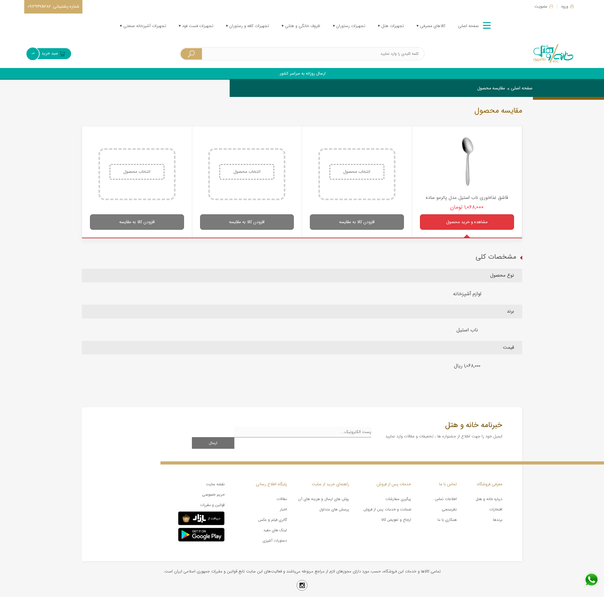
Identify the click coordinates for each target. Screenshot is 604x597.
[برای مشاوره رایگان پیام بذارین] (591, 580)
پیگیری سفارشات (398, 499)
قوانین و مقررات (212, 505)
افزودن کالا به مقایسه (357, 222)
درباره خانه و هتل (489, 499)
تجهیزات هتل (392, 26)
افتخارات (495, 509)
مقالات (282, 499)
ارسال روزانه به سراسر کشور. (302, 73)
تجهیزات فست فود (197, 26)
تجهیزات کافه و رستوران (248, 26)
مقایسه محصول (491, 88)
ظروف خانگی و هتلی (302, 26)
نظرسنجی (449, 509)
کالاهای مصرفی (432, 26)
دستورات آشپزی (275, 540)
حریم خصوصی (213, 495)
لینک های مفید (275, 530)
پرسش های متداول (334, 509)
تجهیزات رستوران (350, 26)
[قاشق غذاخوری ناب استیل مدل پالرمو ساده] (467, 162)
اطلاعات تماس (446, 499)
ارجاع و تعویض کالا (396, 520)
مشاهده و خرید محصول (467, 222)
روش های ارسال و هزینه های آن (323, 499)
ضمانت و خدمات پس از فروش (387, 509)
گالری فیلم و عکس (272, 520)
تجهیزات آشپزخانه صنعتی (144, 26)
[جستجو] (191, 54)
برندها (497, 520)
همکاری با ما (447, 520)
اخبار (283, 509)
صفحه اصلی (468, 26)
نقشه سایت (215, 484)
